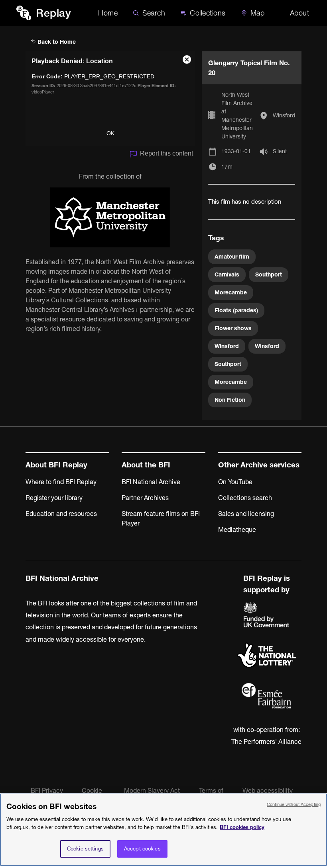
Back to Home (56, 41)
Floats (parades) (236, 310)
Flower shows (233, 328)
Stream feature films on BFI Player (161, 518)
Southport (268, 274)
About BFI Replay (56, 464)
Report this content (166, 153)
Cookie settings (85, 848)
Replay (53, 12)
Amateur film (232, 256)
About (299, 13)
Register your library (54, 498)
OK (110, 133)
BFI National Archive (151, 482)
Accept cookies (142, 848)
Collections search (245, 498)
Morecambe (231, 292)
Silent (280, 151)
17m (226, 166)
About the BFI (146, 464)
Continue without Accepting (294, 804)
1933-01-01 (236, 151)
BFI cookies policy (242, 827)
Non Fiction (230, 399)
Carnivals (227, 274)
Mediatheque (237, 529)
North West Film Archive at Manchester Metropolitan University (237, 115)
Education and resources (61, 514)
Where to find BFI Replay (61, 482)
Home (108, 13)
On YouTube (235, 482)
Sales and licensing (246, 514)
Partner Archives (145, 498)
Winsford (284, 115)
